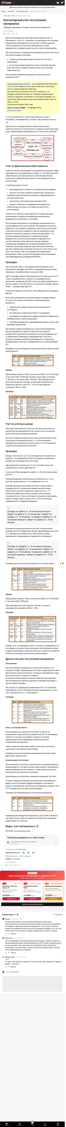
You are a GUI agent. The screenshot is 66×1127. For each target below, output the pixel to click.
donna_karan (8, 938)
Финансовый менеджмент (53, 886)
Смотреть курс (11, 898)
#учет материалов (25, 856)
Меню (45, 1125)
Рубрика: (8, 859)
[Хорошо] (23, 852)
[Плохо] (33, 852)
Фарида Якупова (10, 957)
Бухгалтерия (18, 15)
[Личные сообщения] (57, 2)
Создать (32, 1124)
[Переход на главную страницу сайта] (6, 2)
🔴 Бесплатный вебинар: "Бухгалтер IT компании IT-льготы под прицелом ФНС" (32, 7)
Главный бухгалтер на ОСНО (31, 887)
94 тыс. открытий (11, 862)
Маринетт (8, 919)
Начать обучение (14, 110)
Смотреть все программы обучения (32, 904)
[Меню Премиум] (13, 2)
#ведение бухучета (12, 856)
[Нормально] (28, 852)
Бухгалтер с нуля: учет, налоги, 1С (9, 887)
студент (7, 959)
